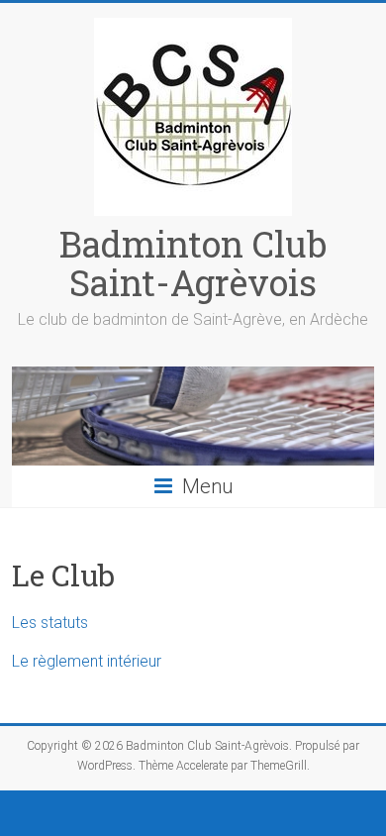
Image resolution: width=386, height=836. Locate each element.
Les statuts (50, 622)
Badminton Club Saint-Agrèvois (193, 263)
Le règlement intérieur (86, 661)
